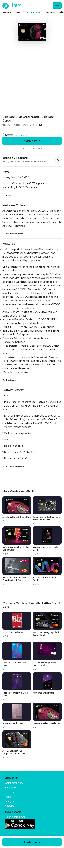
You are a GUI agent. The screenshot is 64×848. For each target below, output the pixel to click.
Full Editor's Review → (13, 466)
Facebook (10, 787)
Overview (6, 12)
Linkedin (9, 792)
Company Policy (14, 783)
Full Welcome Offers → (13, 233)
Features (50, 12)
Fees (18, 12)
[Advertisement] (32, 78)
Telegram (10, 801)
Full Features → (10, 380)
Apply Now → (32, 140)
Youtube (9, 805)
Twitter (8, 796)
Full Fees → (8, 195)
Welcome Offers (33, 12)
